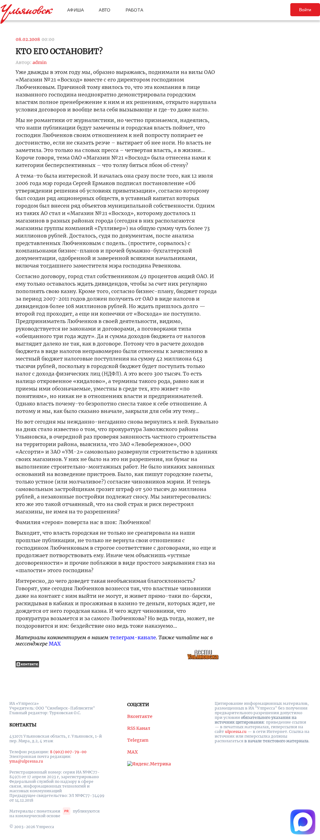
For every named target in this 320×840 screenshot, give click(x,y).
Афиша (75, 9)
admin (39, 62)
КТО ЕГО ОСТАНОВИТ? (59, 51)
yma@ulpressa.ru (26, 761)
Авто (104, 9)
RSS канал (138, 728)
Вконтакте (139, 716)
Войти (305, 9)
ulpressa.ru (236, 731)
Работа (134, 9)
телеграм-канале (133, 637)
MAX (55, 644)
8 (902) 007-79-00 (68, 751)
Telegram (137, 740)
